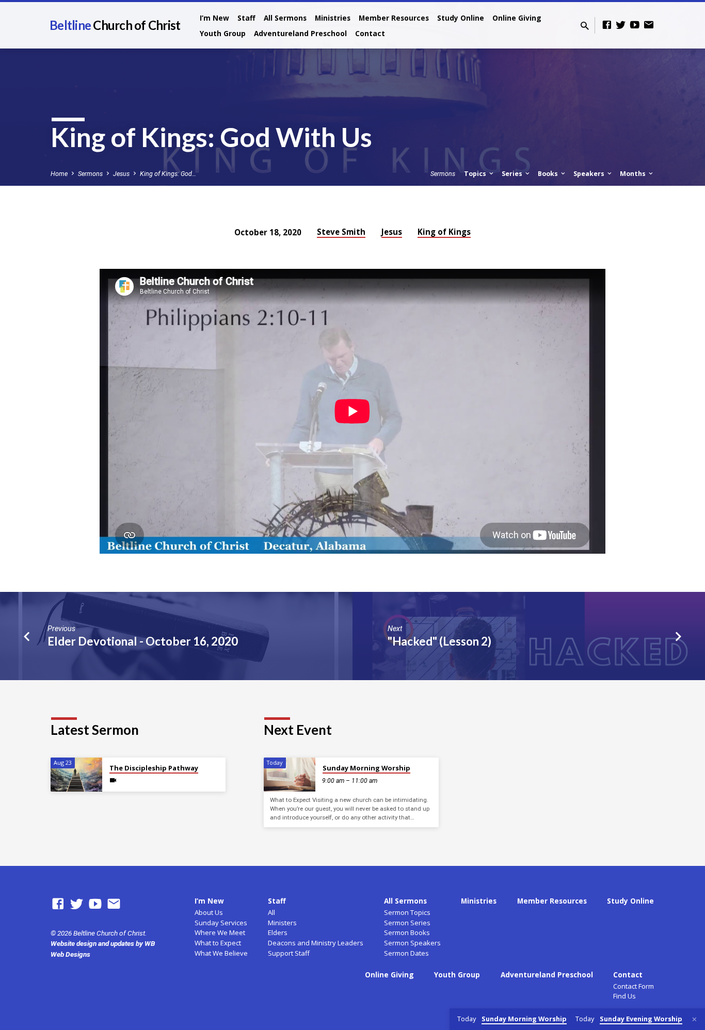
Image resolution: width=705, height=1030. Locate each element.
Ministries (332, 18)
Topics (476, 173)
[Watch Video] (113, 780)
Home (59, 174)
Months (633, 173)
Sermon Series (407, 922)
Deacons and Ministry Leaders (315, 942)
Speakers (589, 173)
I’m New (214, 18)
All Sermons (285, 18)
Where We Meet (220, 932)
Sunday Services (221, 922)
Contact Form (633, 986)
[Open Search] (584, 26)
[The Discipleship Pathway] (76, 775)
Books (548, 173)
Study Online (460, 18)
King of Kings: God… (168, 174)
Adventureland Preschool (300, 33)
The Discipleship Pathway (153, 767)
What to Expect (218, 942)
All (271, 912)
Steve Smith (341, 232)
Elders (277, 932)
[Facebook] (607, 25)
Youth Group (223, 33)
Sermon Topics (407, 912)
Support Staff (289, 953)
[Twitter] (621, 25)
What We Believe (221, 953)
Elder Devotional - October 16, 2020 (142, 641)
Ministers (282, 922)
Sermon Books (407, 932)
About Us (209, 912)
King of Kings (444, 232)
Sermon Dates (406, 953)
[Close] (694, 1019)
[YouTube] (634, 25)
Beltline (115, 25)
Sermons (90, 174)
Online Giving (516, 18)
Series (513, 173)
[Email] (648, 25)
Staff (246, 18)
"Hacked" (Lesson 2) (439, 641)
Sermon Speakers (412, 942)
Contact (370, 33)
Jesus (121, 174)
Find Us (624, 996)
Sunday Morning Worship (366, 767)
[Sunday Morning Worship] (289, 775)
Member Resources (394, 18)
